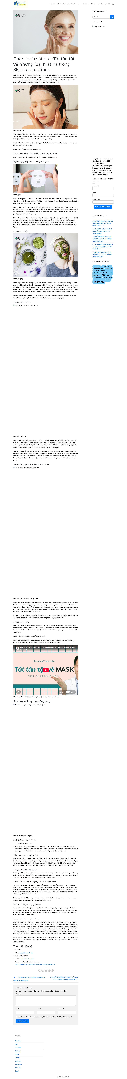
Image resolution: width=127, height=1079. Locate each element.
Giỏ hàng (17, 1051)
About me (18, 1041)
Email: (94, 192)
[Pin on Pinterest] (49, 970)
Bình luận (19, 994)
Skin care (106, 275)
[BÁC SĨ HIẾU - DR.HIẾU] (22, 4)
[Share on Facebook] (39, 970)
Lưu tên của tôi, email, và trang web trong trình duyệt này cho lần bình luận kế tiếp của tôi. (45, 1017)
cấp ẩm (104, 266)
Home (17, 1054)
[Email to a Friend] (46, 970)
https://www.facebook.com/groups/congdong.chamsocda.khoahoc (35, 964)
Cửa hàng (18, 1047)
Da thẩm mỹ (98, 268)
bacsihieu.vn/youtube (27, 959)
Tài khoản (18, 1061)
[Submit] (112, 17)
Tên (17, 1009)
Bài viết (93, 4)
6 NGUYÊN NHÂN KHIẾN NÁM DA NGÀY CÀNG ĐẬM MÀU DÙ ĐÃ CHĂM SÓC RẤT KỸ (102, 223)
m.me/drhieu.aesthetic (26, 953)
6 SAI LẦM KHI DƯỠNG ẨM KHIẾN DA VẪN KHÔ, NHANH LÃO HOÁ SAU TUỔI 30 (102, 247)
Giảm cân (86, 4)
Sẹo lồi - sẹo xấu (108, 277)
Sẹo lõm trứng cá (97, 277)
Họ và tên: (95, 186)
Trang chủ (52, 4)
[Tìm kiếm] (113, 4)
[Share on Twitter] (42, 970)
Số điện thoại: (96, 199)
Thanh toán (18, 1064)
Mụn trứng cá (98, 273)
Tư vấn (100, 4)
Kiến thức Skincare (74, 4)
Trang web (61, 1009)
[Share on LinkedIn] (52, 970)
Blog (16, 1044)
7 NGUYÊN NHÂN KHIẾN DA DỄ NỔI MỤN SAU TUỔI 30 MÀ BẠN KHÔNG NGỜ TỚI (102, 239)
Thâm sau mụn (105, 280)
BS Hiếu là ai (61, 4)
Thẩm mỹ (98, 281)
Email (39, 1009)
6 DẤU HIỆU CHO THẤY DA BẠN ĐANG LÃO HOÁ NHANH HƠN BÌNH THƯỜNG (102, 231)
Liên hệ (107, 4)
